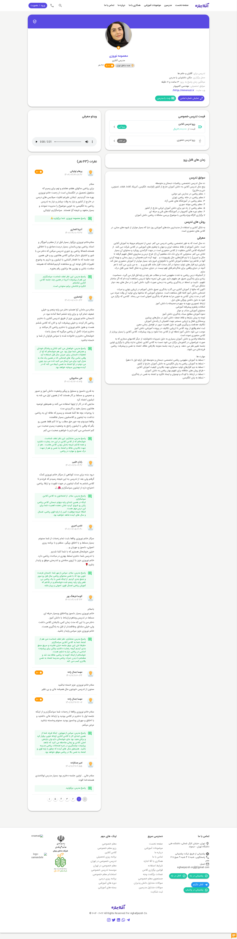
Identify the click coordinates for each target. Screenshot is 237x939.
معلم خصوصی (109, 844)
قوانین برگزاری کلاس (152, 870)
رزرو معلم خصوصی (107, 848)
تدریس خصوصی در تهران (103, 861)
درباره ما (121, 5)
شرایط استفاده (155, 866)
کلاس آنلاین (110, 853)
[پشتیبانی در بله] (234, 936)
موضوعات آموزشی (152, 5)
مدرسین (168, 5)
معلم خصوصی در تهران (104, 866)
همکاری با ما (135, 5)
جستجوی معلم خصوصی (150, 879)
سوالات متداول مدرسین (151, 888)
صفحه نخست (181, 5)
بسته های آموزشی (107, 888)
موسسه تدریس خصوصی (103, 870)
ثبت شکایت (157, 892)
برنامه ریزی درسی (107, 879)
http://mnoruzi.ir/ (183, 90)
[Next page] (49, 799)
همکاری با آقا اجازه (153, 861)
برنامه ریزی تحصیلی (106, 857)
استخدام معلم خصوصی (104, 874)
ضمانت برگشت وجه (153, 874)
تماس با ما (109, 5)
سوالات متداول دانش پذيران (148, 883)
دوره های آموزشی (107, 883)
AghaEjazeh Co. (139, 913)
